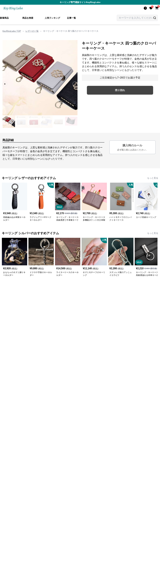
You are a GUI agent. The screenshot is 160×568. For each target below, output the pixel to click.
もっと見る (152, 178)
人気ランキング (52, 18)
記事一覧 (71, 18)
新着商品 (4, 18)
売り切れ (120, 90)
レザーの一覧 (32, 31)
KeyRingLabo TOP (11, 31)
